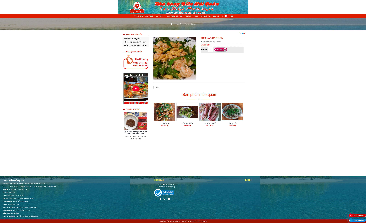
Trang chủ (138, 16)
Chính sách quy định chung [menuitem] (166, 187)
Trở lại (157, 87)
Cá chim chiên (187, 123)
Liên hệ (216, 16)
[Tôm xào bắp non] (174, 58)
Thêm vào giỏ (220, 49)
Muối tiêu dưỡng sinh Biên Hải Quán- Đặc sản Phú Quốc (136, 132)
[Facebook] (156, 199)
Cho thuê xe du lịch (175, 16)
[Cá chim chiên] (187, 112)
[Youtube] (169, 199)
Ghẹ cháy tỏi (165, 123)
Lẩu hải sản (232, 123)
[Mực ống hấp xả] (210, 112)
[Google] (164, 199)
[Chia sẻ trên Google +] (244, 33)
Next (150, 127)
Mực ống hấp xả (210, 123)
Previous (122, 127)
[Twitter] (160, 199)
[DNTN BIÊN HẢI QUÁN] (172, 24)
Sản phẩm (159, 16)
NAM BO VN (185, 221)
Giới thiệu (149, 16)
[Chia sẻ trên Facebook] (240, 33)
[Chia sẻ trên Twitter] (242, 33)
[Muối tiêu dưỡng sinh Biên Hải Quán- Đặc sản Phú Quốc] (135, 121)
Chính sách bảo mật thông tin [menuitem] (167, 184)
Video (196, 16)
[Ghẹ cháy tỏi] (164, 112)
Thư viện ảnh (206, 16)
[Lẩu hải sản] (232, 112)
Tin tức (188, 16)
